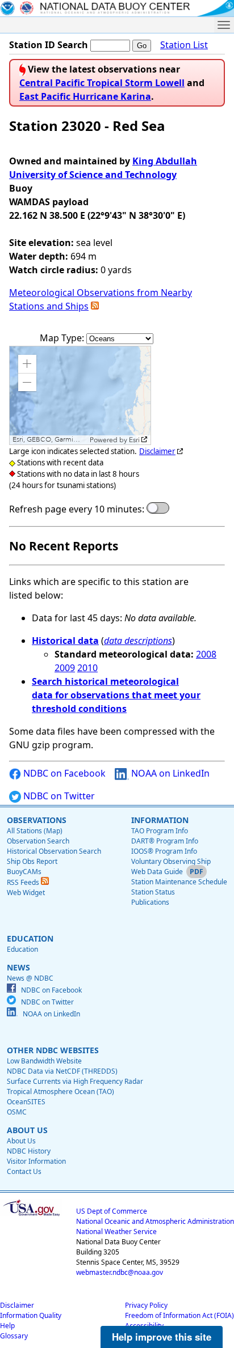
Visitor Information (36, 1161)
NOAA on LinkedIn (169, 773)
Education (22, 949)
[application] (80, 395)
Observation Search (38, 841)
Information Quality (30, 1315)
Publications (150, 902)
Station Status (153, 892)
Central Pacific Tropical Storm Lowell (102, 83)
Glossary (14, 1336)
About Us (21, 1141)
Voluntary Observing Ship (171, 861)
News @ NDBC (30, 978)
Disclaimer (157, 451)
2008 (206, 654)
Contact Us (24, 1171)
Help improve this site (161, 1336)
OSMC (17, 1112)
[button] (27, 364)
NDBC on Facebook (63, 773)
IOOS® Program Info (164, 851)
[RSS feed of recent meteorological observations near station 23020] (95, 306)
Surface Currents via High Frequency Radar (75, 1081)
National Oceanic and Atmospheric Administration (155, 1221)
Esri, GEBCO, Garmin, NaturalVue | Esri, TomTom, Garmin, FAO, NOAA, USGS (49, 439)
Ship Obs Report (32, 861)
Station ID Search (48, 45)
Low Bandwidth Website (44, 1061)
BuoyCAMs (24, 871)
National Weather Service (116, 1231)
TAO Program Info (159, 831)
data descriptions (138, 640)
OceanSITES (26, 1102)
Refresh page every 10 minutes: (76, 509)
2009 (65, 668)
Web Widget (26, 892)
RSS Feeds (24, 882)
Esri (134, 440)
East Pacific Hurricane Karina (85, 96)
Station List (184, 45)
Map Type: (63, 338)
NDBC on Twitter (58, 796)
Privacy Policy (146, 1305)
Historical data (65, 640)
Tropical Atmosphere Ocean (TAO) (60, 1091)
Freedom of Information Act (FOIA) (179, 1315)
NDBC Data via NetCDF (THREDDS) (62, 1071)
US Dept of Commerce (111, 1211)
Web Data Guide (157, 871)
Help (7, 1325)
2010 (87, 668)
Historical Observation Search (54, 851)
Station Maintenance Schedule (179, 882)
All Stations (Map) (34, 831)
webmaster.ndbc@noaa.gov (119, 1272)
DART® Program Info (164, 841)
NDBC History (29, 1151)
